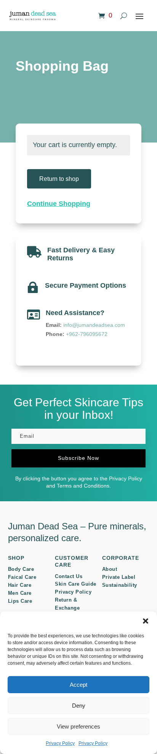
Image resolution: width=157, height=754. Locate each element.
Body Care (21, 569)
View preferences (78, 726)
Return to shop (59, 179)
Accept (78, 684)
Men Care (20, 593)
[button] (145, 621)
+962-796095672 (86, 334)
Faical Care (22, 577)
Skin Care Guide (75, 584)
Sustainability (119, 585)
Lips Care (20, 601)
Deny (78, 705)
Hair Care (20, 585)
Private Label (119, 577)
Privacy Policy (60, 743)
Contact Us (68, 576)
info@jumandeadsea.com (94, 325)
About (109, 569)
